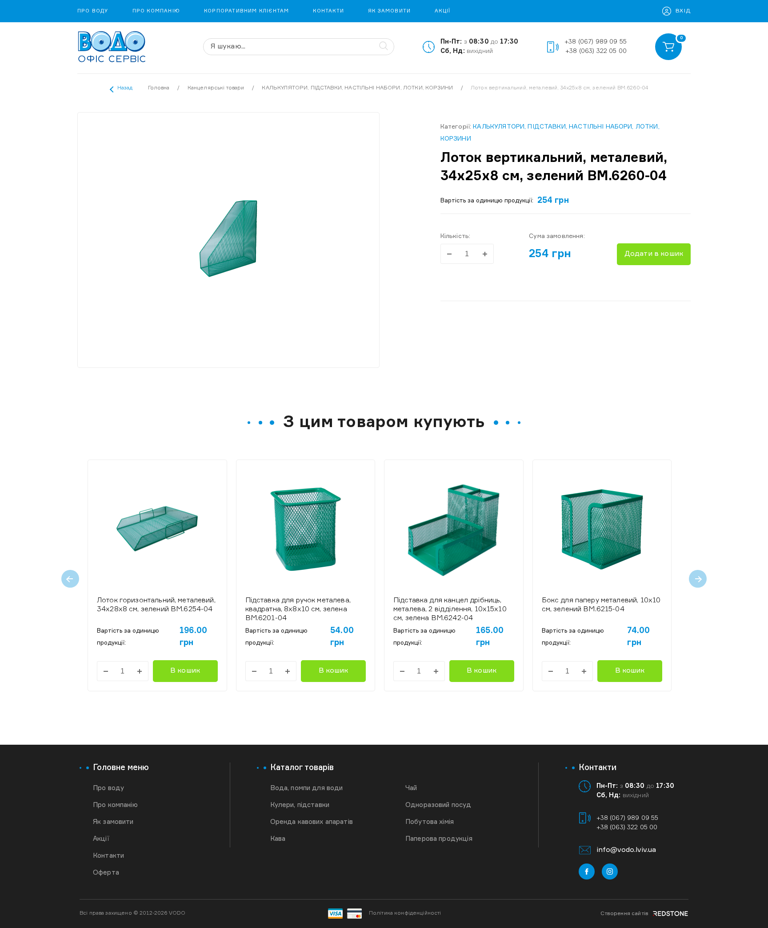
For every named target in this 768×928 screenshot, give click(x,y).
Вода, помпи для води (306, 788)
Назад (125, 88)
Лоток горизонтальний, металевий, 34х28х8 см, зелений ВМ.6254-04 (156, 605)
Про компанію (156, 10)
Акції (442, 10)
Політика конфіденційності (405, 913)
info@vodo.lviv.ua (626, 850)
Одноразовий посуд (438, 805)
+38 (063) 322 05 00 (596, 51)
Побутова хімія (429, 822)
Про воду (92, 10)
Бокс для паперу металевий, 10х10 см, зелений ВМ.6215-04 (601, 605)
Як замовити (389, 10)
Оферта (106, 872)
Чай (411, 788)
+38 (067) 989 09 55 (595, 42)
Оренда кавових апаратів (311, 822)
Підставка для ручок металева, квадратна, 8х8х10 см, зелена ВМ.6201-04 (298, 609)
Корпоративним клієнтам (246, 10)
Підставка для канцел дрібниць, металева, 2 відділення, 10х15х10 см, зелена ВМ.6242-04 (450, 609)
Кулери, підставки (300, 805)
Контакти (328, 10)
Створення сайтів (624, 913)
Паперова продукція (438, 838)
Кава (278, 838)
